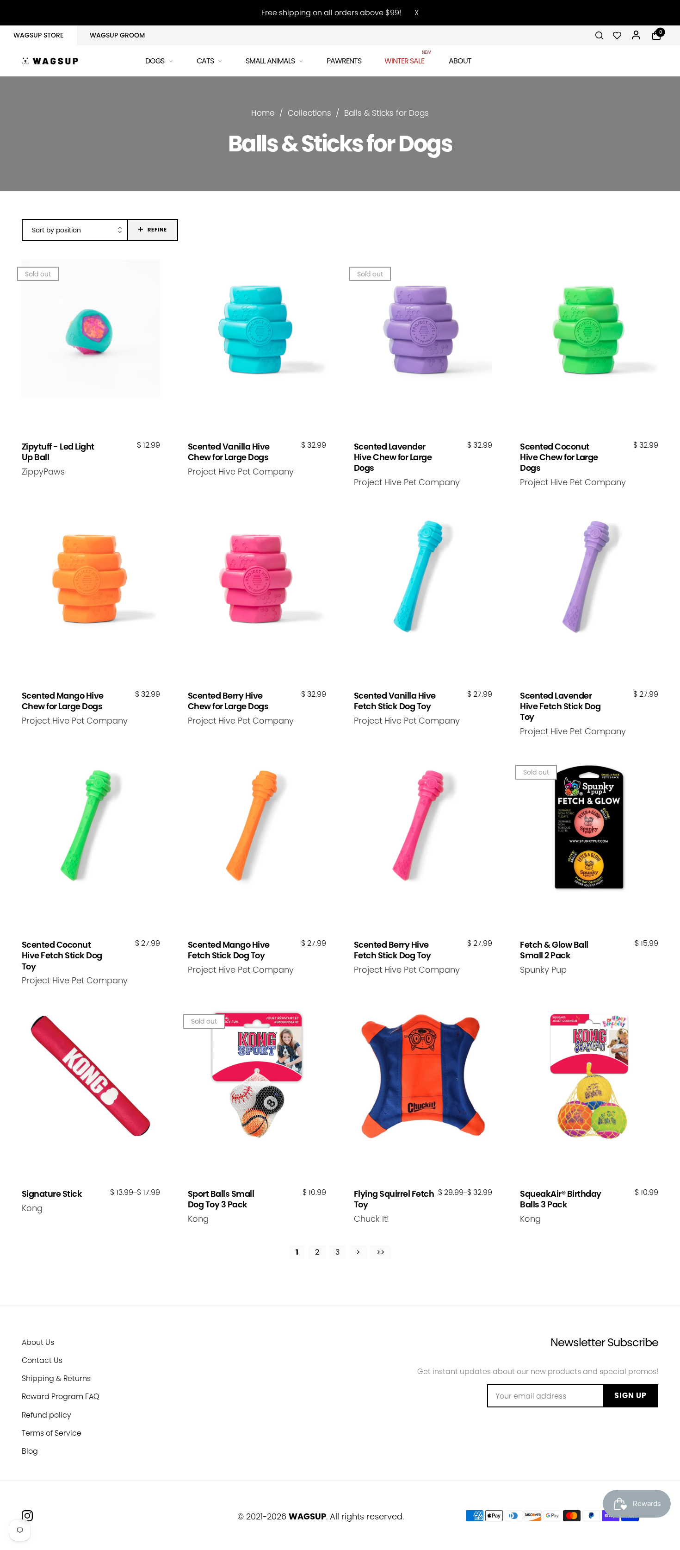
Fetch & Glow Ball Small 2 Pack (554, 950)
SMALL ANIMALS (270, 61)
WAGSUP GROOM (117, 35)
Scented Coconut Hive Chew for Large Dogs (559, 457)
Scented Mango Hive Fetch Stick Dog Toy (229, 950)
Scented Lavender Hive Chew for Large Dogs (393, 457)
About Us (38, 1342)
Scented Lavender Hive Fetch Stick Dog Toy (560, 706)
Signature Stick (52, 1193)
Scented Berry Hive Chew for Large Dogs (228, 701)
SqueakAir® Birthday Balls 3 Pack (560, 1199)
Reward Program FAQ (60, 1396)
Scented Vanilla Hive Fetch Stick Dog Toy (395, 701)
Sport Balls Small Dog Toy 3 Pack (221, 1199)
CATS (205, 61)
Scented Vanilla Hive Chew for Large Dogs (229, 452)
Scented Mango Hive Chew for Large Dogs (63, 701)
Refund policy (46, 1415)
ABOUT (460, 61)
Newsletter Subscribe (604, 1342)
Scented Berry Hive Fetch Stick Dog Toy (392, 950)
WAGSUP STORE (38, 35)
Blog (30, 1451)
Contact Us (42, 1360)
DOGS (154, 61)
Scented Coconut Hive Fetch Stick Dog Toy (62, 955)
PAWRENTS (344, 61)
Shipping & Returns (56, 1378)
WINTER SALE (405, 59)
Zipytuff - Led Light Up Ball (58, 452)
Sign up (630, 1395)
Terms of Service (51, 1433)
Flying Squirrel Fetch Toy (394, 1199)
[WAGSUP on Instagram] (27, 1515)
